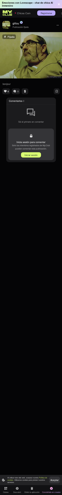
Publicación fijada (21, 27)
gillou (16, 23)
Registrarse (46, 13)
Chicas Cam (24, 13)
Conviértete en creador (51, 492)
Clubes (6, 492)
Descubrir (17, 492)
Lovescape (26, 2)
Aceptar (54, 480)
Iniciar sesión (31, 155)
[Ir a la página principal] (7, 13)
